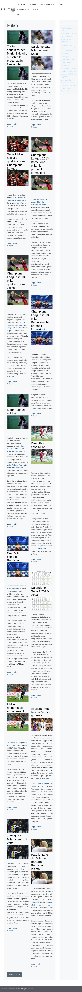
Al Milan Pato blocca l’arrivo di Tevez (40, 712)
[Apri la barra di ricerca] (18, 14)
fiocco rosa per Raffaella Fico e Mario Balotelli (16, 448)
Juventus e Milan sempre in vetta (17, 839)
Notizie (36, 9)
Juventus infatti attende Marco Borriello (41, 904)
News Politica (23, 9)
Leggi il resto (12, 124)
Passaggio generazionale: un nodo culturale (67, 59)
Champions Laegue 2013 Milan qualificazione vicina (39, 202)
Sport (61, 4)
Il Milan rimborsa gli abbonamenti (16, 708)
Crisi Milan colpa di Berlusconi (14, 557)
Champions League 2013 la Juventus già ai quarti (17, 327)
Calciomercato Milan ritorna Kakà (40, 50)
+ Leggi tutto (14, 974)
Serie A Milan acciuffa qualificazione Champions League (16, 161)
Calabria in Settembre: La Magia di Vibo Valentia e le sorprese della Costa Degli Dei (68, 71)
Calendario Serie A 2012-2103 (40, 591)
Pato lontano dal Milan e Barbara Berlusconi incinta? (39, 862)
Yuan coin (21, 4)
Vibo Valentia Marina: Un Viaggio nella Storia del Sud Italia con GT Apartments (68, 85)
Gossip (33, 4)
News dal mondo (47, 4)
